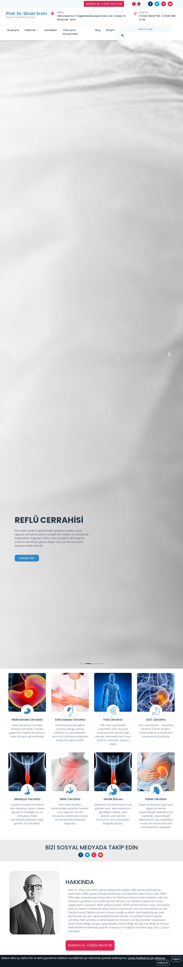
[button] (14, 354)
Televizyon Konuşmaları (70, 32)
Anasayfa (13, 30)
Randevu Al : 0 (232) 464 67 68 (104, 4)
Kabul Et (163, 963)
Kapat (176, 959)
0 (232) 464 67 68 (149, 16)
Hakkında (30, 30)
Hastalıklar (50, 30)
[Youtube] (170, 3)
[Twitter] (157, 3)
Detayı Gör (26, 558)
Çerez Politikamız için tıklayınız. (147, 958)
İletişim (110, 30)
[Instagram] (163, 3)
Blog (97, 30)
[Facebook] (150, 3)
